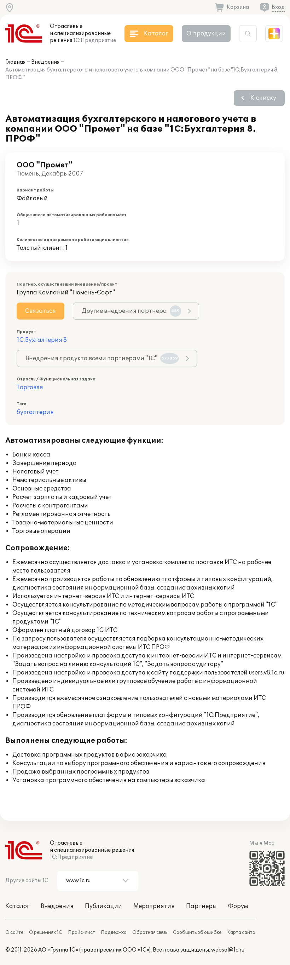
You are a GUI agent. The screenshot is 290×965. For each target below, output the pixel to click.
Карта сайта (241, 932)
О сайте (14, 932)
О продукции (206, 33)
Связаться (40, 311)
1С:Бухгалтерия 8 (42, 340)
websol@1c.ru (227, 950)
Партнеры (201, 906)
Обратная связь (149, 932)
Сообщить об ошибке (197, 932)
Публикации (103, 906)
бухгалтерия (35, 412)
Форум (238, 906)
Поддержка (114, 932)
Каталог (17, 906)
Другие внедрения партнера (131, 311)
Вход (278, 7)
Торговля (30, 387)
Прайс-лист (81, 932)
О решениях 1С (45, 932)
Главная (15, 62)
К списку (263, 98)
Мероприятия (154, 906)
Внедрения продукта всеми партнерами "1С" (101, 358)
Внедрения (45, 62)
